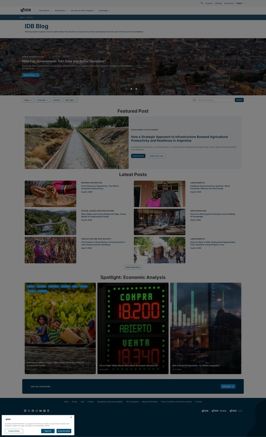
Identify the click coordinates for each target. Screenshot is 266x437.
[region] (38, 425)
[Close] (71, 417)
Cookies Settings (13, 431)
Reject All (48, 431)
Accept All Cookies (64, 431)
